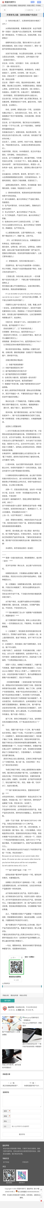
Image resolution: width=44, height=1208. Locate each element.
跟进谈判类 (22, 5)
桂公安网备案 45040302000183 (28, 1192)
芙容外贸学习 (10, 2)
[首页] (41, 1189)
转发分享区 (31, 5)
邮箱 (7, 1116)
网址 (5, 1121)
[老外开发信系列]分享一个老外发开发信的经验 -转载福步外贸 (32, 1046)
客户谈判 (7, 1000)
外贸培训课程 (12, 5)
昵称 (7, 1111)
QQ (5, 1126)
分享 (17, 980)
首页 (4, 5)
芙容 (19, 1010)
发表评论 (30, 10)
